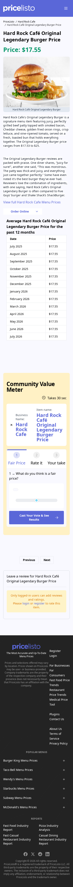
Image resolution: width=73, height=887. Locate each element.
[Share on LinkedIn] (47, 854)
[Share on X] (33, 854)
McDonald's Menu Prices (20, 807)
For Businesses (59, 665)
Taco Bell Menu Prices (18, 770)
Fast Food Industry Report (15, 828)
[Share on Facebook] (26, 854)
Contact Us (56, 719)
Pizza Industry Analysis (48, 828)
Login (53, 656)
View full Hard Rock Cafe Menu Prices (32, 202)
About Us (55, 729)
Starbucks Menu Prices (18, 788)
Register (55, 651)
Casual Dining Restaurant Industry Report (52, 839)
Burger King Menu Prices (20, 760)
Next (47, 560)
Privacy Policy (58, 743)
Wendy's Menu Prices (17, 779)
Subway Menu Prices (17, 798)
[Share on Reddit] (40, 854)
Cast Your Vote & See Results (34, 517)
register (39, 603)
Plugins (54, 714)
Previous (29, 560)
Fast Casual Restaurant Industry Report (17, 839)
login (26, 603)
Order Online (20, 211)
